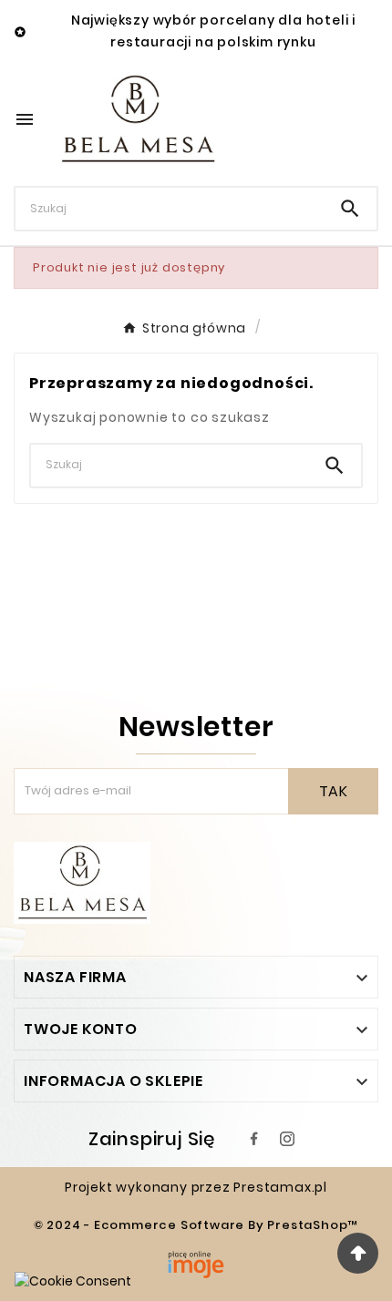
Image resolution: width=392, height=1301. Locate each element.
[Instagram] (287, 1138)
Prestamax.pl (280, 1187)
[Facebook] (254, 1138)
